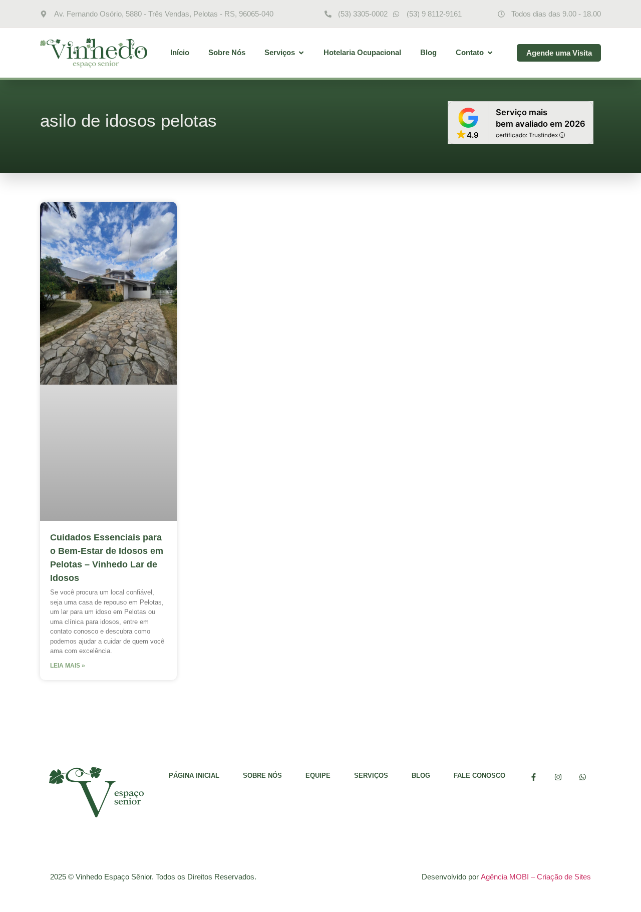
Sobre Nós (262, 775)
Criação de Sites (564, 876)
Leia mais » (67, 665)
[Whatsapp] (582, 777)
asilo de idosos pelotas (128, 120)
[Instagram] (558, 777)
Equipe (318, 775)
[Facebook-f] (533, 777)
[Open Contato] (490, 53)
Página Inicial (194, 775)
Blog (421, 775)
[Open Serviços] (301, 53)
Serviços (371, 775)
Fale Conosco (479, 775)
